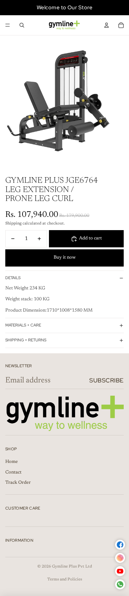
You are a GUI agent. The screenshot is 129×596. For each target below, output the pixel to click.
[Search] (22, 25)
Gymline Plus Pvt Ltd (72, 567)
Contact (13, 472)
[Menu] (7, 25)
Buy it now (65, 257)
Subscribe (106, 380)
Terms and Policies (64, 579)
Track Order (18, 482)
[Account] (106, 25)
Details (13, 277)
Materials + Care (23, 325)
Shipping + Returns (25, 340)
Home (11, 462)
